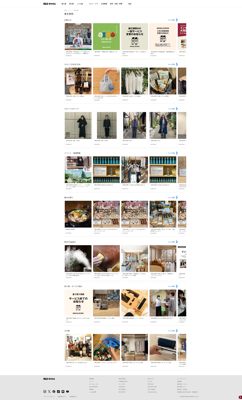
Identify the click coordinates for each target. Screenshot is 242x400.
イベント (91, 381)
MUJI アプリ (151, 378)
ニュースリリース (181, 378)
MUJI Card (150, 384)
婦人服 (64, 4)
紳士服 (71, 4)
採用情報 (179, 381)
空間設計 (91, 389)
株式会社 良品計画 (182, 389)
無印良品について (181, 386)
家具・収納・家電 (116, 4)
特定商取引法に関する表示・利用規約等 (187, 392)
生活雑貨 (104, 4)
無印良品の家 (122, 378)
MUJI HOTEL (122, 392)
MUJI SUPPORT (93, 386)
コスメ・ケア (93, 4)
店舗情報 (91, 378)
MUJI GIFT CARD (152, 386)
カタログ (150, 381)
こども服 (80, 4)
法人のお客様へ (152, 389)
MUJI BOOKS (122, 389)
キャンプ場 (121, 384)
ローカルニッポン (93, 384)
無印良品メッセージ (182, 384)
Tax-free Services (152, 392)
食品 (129, 4)
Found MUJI (122, 386)
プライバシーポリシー (49, 396)
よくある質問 (92, 392)
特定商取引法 (73, 396)
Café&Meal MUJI (123, 381)
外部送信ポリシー (62, 396)
